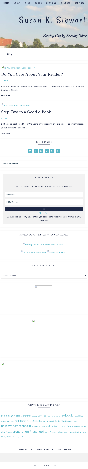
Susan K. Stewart (52, 19)
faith (17, 421)
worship (27, 437)
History (75, 421)
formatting (44, 421)
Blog (9, 416)
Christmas (26, 415)
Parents (71, 426)
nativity (64, 426)
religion (60, 432)
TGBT (8, 437)
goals (52, 421)
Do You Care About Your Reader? (32, 74)
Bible (4, 415)
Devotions (43, 416)
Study (3, 437)
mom (59, 426)
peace (77, 426)
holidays (6, 426)
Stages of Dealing (74, 432)
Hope (32, 426)
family (23, 421)
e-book (67, 415)
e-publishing (78, 416)
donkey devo (57, 416)
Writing (4, 81)
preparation (20, 431)
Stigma (84, 432)
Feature (30, 421)
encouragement (7, 421)
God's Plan (60, 421)
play (3, 432)
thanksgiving (14, 437)
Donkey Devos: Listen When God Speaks (43, 235)
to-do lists (22, 437)
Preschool (36, 431)
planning (83, 426)
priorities (46, 432)
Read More (5, 95)
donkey (51, 416)
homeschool (21, 426)
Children (16, 415)
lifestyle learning (48, 426)
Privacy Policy (44, 213)
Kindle (37, 426)
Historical (68, 421)
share (65, 432)
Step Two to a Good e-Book (26, 112)
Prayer (9, 432)
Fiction (36, 421)
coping (34, 416)
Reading (53, 432)
